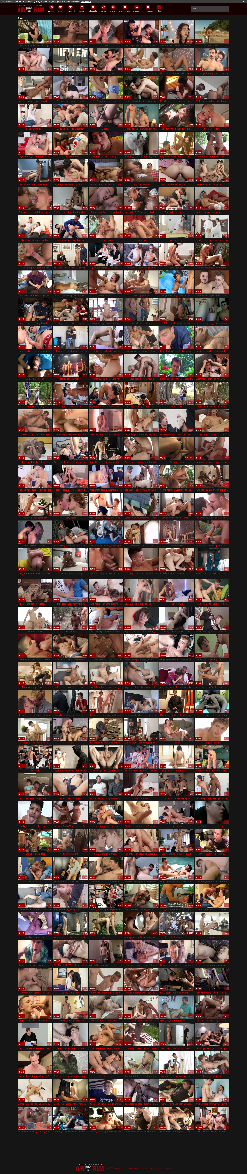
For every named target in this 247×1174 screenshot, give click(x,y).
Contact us (147, 1168)
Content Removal (163, 1168)
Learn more (86, 1)
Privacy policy (133, 1168)
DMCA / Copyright (115, 1168)
